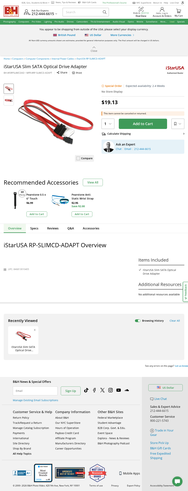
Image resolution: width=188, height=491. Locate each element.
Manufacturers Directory (70, 443)
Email (19, 391)
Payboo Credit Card (67, 433)
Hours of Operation (67, 428)
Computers (18, 59)
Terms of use (96, 485)
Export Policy (133, 485)
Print (79, 73)
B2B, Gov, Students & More (34, 2)
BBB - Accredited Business (22, 473)
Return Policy (21, 417)
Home (7, 59)
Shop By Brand (22, 448)
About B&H (62, 417)
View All (92, 182)
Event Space (105, 433)
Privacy (115, 485)
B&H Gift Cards (160, 448)
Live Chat (174, 2)
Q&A (70, 228)
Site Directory (21, 443)
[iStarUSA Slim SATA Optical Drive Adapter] (55, 122)
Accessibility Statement (162, 485)
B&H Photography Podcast (114, 443)
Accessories (91, 228)
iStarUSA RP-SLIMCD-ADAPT (90, 59)
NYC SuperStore (143, 2)
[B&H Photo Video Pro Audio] (13, 11)
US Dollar (168, 387)
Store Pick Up (159, 443)
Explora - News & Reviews (113, 438)
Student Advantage (109, 423)
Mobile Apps (131, 473)
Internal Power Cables (63, 59)
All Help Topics (22, 453)
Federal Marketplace (110, 417)
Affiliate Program (65, 438)
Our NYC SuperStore (67, 423)
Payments (19, 433)
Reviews (53, 228)
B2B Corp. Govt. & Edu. (112, 428)
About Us (157, 2)
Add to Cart (143, 123)
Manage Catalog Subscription (31, 428)
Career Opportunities (68, 448)
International (21, 438)
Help (166, 2)
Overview (14, 228)
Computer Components (38, 59)
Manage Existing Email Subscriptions (35, 400)
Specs (34, 228)
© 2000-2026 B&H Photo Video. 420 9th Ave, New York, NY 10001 (46, 485)
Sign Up (70, 391)
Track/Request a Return (27, 423)
